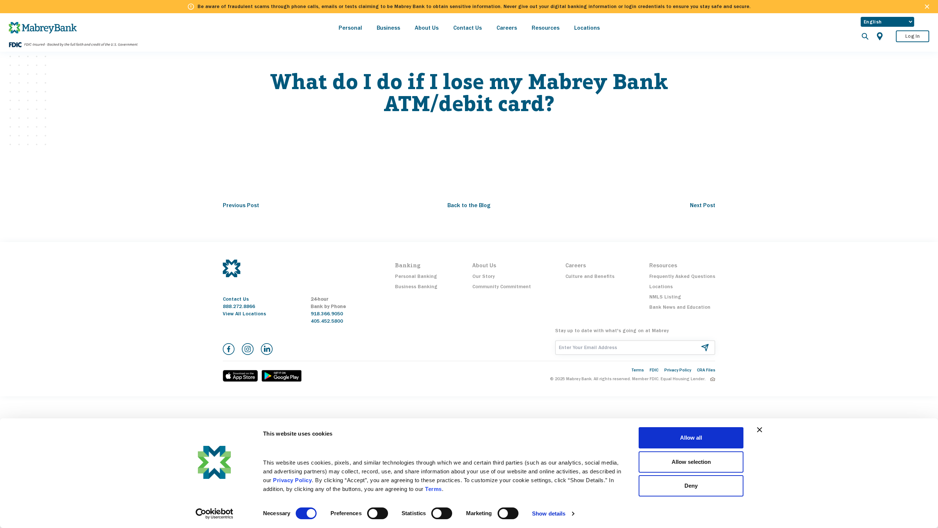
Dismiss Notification (927, 6)
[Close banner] (759, 429)
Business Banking (416, 286)
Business (388, 27)
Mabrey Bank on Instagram (248, 349)
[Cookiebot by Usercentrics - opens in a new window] (214, 513)
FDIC (654, 370)
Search (865, 36)
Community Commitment (501, 286)
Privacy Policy (677, 370)
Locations (587, 27)
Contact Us (467, 27)
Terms (638, 370)
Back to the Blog (469, 205)
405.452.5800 (327, 321)
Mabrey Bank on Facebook (228, 349)
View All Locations (244, 314)
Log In (912, 36)
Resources (546, 27)
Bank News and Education (679, 307)
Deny (691, 486)
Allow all (691, 437)
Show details (548, 513)
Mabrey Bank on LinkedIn (267, 349)
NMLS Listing (665, 297)
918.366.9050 (327, 314)
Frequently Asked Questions (682, 276)
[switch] (377, 513)
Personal (350, 27)
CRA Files (706, 370)
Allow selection (691, 462)
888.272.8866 (239, 306)
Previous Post (241, 205)
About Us (427, 27)
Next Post (702, 205)
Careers (506, 27)
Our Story (483, 276)
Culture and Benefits (589, 276)
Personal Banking (416, 276)
